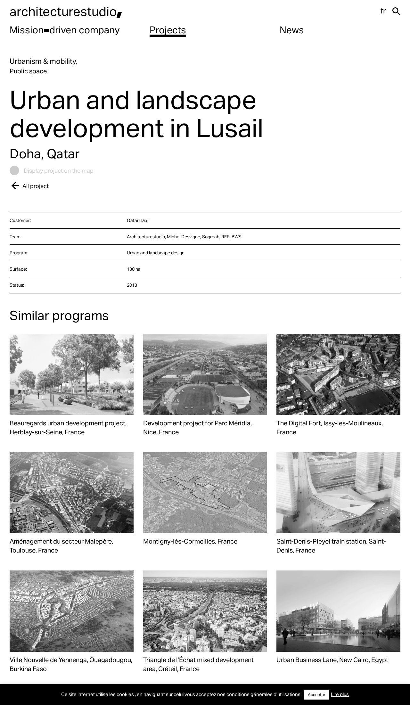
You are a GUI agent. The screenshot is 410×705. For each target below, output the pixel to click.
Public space (28, 71)
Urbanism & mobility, (43, 61)
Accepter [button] (316, 694)
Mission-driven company (65, 29)
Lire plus (340, 694)
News (292, 29)
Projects (168, 29)
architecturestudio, (66, 11)
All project (35, 185)
